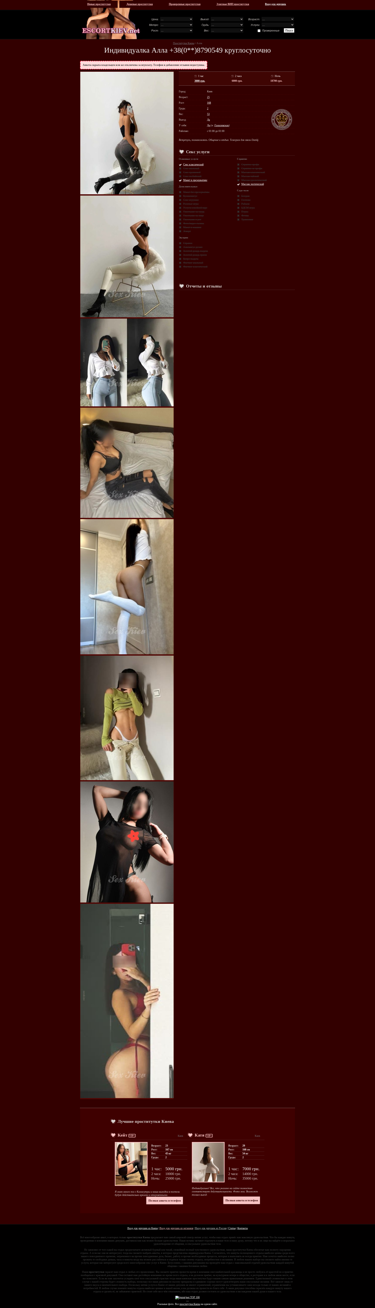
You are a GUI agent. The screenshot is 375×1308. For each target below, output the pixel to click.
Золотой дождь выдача (195, 251)
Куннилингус (190, 196)
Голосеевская (221, 125)
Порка (244, 211)
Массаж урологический (254, 180)
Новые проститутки (99, 4)
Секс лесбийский (192, 176)
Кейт (122, 1135)
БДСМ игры (248, 207)
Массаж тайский (250, 176)
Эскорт (187, 231)
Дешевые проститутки (140, 4)
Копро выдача (190, 258)
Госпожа (245, 199)
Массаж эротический (252, 184)
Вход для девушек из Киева (142, 1228)
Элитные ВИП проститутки (232, 4)
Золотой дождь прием (195, 254)
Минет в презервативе (195, 180)
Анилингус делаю (192, 247)
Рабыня (245, 203)
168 (209, 102)
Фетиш (245, 215)
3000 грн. (199, 80)
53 (208, 114)
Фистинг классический (195, 266)
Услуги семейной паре (195, 207)
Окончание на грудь (193, 211)
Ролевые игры (191, 203)
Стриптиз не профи (251, 168)
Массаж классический (253, 172)
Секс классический (193, 164)
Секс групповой (192, 172)
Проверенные (271, 30)
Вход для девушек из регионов (176, 1228)
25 (208, 97)
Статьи (232, 1228)
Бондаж (245, 196)
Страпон (187, 243)
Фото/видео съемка (193, 223)
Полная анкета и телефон (164, 1200)
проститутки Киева (189, 1304)
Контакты (242, 1228)
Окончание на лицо (193, 215)
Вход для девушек (275, 4)
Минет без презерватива (196, 192)
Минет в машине (192, 227)
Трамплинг (247, 219)
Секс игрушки (191, 199)
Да (208, 119)
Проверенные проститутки (185, 4)
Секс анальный (191, 168)
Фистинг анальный (193, 262)
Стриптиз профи (250, 164)
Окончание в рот (192, 219)
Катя (199, 1135)
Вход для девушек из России (211, 1228)
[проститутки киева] (111, 19)
